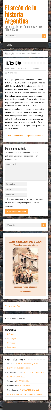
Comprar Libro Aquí (12, 306)
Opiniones (11, 343)
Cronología (12, 73)
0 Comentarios (34, 68)
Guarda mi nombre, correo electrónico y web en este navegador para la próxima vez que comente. (24, 202)
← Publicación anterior (14, 136)
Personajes (11, 347)
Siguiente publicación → (36, 136)
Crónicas (10, 334)
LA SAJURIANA (22, 381)
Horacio (13, 68)
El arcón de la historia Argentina (20, 13)
